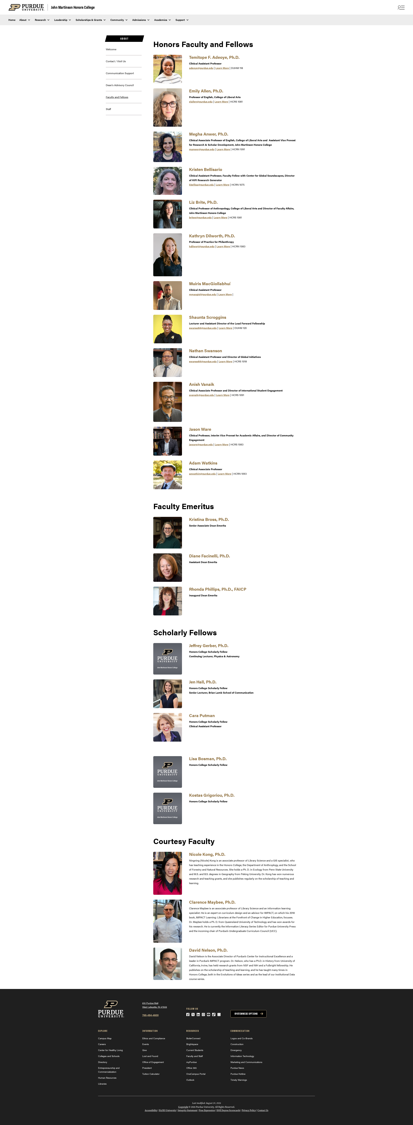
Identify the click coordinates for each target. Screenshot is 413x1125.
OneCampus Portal (195, 1073)
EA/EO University (167, 1110)
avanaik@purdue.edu (201, 395)
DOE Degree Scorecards (228, 1110)
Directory (102, 1062)
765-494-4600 (150, 1015)
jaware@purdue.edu (201, 444)
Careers (102, 1044)
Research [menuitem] (40, 20)
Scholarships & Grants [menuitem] (89, 20)
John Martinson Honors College (73, 7)
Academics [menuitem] (160, 20)
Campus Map (104, 1038)
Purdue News (237, 1067)
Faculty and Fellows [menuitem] (117, 97)
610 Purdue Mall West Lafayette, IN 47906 (154, 1005)
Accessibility (151, 1110)
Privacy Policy (249, 1110)
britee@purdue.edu (200, 217)
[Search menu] (401, 7)
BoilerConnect (193, 1038)
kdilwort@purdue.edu (201, 246)
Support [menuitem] (180, 20)
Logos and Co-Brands (242, 1038)
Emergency (236, 1050)
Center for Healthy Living (110, 1050)
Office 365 (191, 1067)
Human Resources (107, 1077)
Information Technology (242, 1056)
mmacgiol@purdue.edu (202, 294)
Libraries (102, 1083)
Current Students (194, 1050)
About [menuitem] (22, 20)
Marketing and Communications (246, 1062)
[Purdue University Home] (28, 7)
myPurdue (191, 1062)
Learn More (222, 68)
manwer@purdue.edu (201, 149)
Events (145, 1044)
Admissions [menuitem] (139, 20)
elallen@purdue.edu (200, 101)
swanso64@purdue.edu (203, 328)
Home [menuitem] (11, 20)
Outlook (190, 1079)
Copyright (183, 1107)
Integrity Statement (187, 1110)
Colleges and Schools (109, 1056)
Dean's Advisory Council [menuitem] (120, 85)
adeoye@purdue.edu (201, 68)
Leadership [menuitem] (60, 20)
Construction (237, 1044)
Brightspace (192, 1044)
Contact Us (262, 1110)
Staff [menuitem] (108, 109)
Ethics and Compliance (153, 1038)
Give (144, 1050)
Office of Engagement (153, 1062)
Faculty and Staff (194, 1056)
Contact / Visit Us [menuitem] (116, 61)
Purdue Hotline (238, 1073)
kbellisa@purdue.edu (201, 184)
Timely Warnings (239, 1079)
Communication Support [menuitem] (120, 73)
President (147, 1067)
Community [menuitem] (117, 20)
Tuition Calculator (151, 1073)
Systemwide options (246, 1013)
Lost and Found (150, 1056)
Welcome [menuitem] (111, 49)
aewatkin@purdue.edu (202, 473)
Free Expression (207, 1110)
